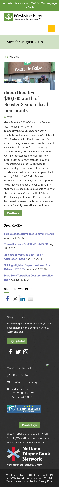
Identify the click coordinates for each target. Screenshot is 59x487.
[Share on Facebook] (7, 298)
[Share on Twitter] (15, 298)
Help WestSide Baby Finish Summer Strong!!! (29, 233)
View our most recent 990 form (24, 464)
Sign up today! (17, 341)
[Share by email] (30, 298)
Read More (13, 213)
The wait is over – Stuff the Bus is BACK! (26, 244)
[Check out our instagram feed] (25, 351)
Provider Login (29, 425)
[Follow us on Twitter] (18, 351)
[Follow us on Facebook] (10, 351)
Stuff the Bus (38, 3)
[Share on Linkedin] (22, 298)
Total (9, 481)
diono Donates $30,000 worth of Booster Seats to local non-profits (26, 102)
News (9, 116)
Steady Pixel (46, 481)
